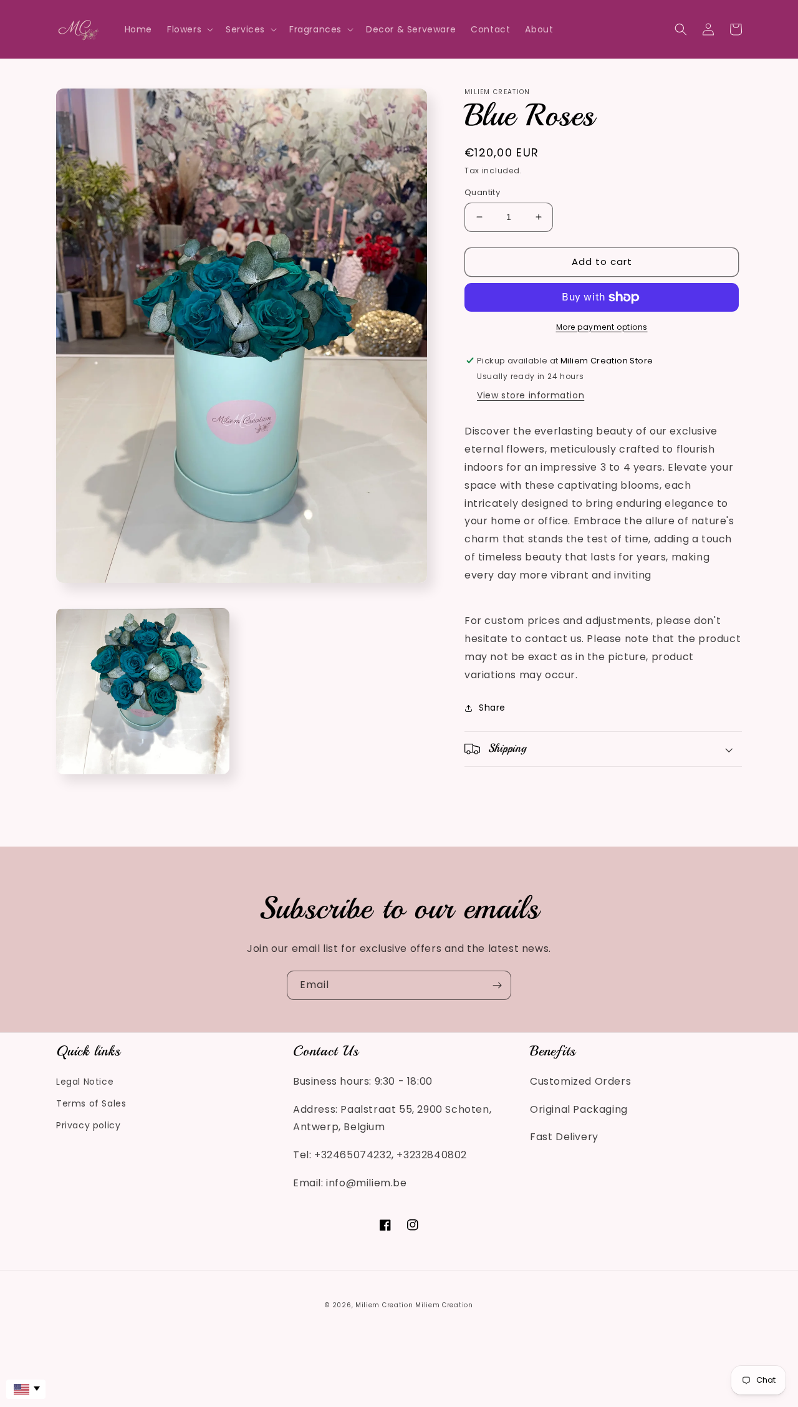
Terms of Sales (91, 1103)
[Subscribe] (497, 985)
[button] (189, 29)
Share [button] (492, 707)
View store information (530, 396)
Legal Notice (84, 1081)
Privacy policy (88, 1125)
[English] (26, 1389)
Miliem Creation (384, 1305)
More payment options (602, 327)
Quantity (482, 192)
